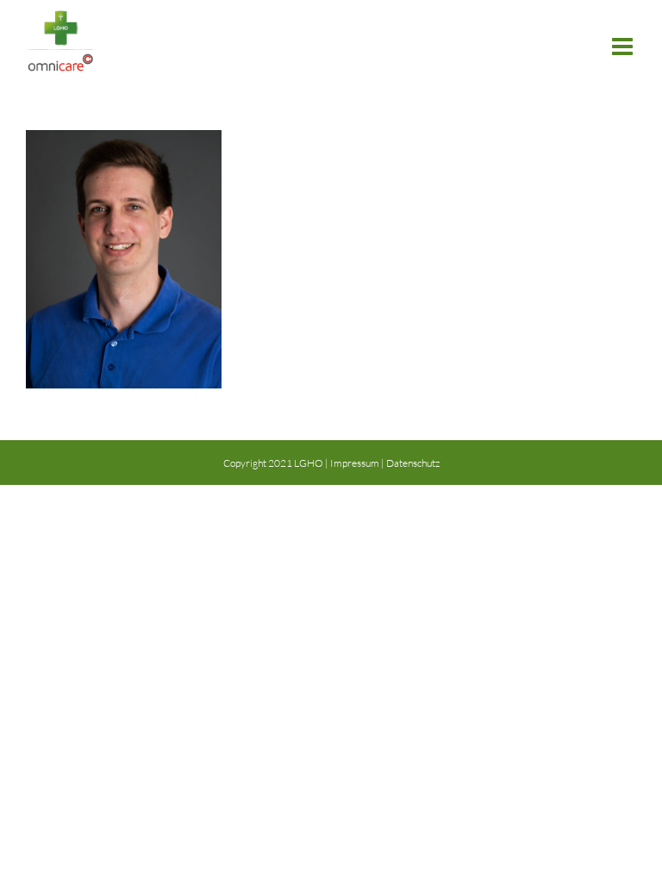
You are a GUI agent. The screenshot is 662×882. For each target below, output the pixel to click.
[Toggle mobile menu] (624, 46)
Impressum (354, 463)
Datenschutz (413, 463)
